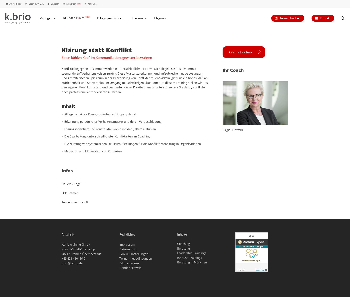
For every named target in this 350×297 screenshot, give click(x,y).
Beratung (183, 248)
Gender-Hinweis (130, 268)
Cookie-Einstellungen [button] (133, 254)
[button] (244, 52)
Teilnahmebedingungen (135, 259)
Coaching (183, 244)
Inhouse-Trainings (189, 258)
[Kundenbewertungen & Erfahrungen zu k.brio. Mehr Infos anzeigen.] (251, 273)
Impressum (127, 244)
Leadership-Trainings (191, 253)
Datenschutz (128, 249)
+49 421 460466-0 (73, 259)
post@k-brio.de (72, 263)
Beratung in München (192, 262)
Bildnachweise (129, 263)
